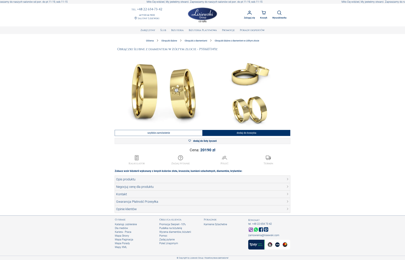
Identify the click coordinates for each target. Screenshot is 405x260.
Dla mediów (121, 228)
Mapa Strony (122, 235)
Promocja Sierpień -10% (172, 224)
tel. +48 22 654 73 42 (260, 223)
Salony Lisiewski (148, 18)
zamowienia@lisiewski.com (263, 235)
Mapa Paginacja (124, 239)
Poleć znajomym (168, 243)
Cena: (202, 150)
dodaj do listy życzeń (205, 140)
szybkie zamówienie (158, 132)
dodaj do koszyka (246, 132)
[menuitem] (148, 30)
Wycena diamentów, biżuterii (175, 231)
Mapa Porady (122, 243)
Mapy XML (121, 247)
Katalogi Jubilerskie (126, 224)
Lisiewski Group (196, 258)
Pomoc (163, 235)
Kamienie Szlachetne (215, 224)
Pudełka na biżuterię (170, 228)
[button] (181, 160)
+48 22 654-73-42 (146, 9)
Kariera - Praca (123, 231)
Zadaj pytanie (167, 239)
